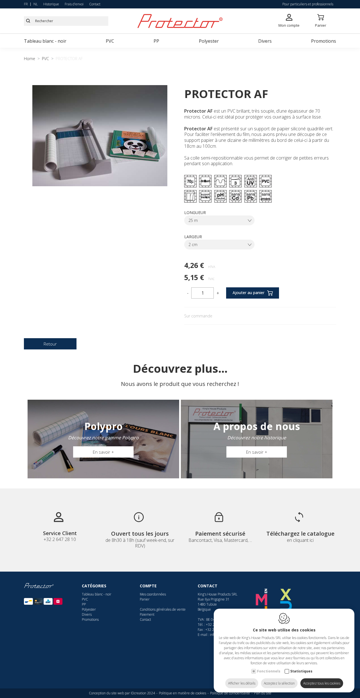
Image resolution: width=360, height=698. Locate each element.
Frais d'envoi (74, 4)
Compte (148, 585)
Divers (265, 41)
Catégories (94, 585)
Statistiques (301, 671)
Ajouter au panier (248, 292)
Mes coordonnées (153, 594)
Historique (51, 4)
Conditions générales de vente (163, 609)
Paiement (147, 614)
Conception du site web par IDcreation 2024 (122, 693)
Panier (145, 599)
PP (156, 41)
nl (35, 4)
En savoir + (103, 452)
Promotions (323, 41)
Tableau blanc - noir (45, 41)
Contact (94, 4)
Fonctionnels (268, 671)
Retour (50, 344)
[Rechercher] (28, 21)
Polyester (209, 41)
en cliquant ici (300, 540)
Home (29, 58)
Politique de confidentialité (230, 693)
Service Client (60, 533)
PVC (110, 41)
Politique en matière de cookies (182, 693)
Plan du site (262, 693)
